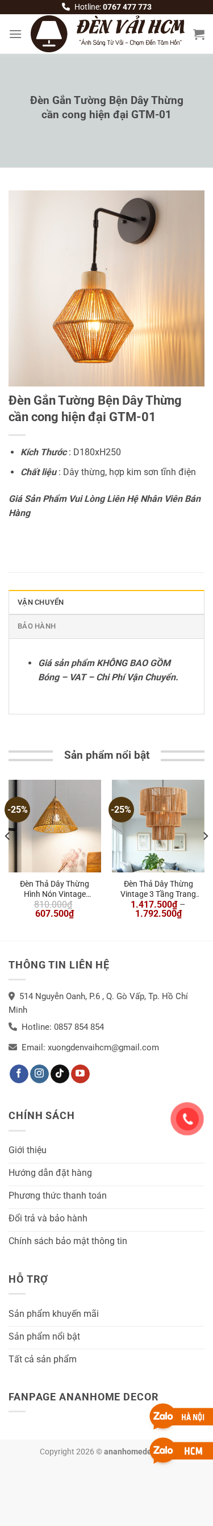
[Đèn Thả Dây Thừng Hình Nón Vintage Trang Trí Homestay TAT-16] (55, 826)
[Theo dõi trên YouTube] (80, 1074)
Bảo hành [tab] (37, 626)
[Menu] (15, 34)
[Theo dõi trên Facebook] (19, 1074)
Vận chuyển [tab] (41, 602)
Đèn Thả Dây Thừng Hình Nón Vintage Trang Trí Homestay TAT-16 (54, 889)
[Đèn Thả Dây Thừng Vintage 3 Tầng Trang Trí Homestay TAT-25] (158, 826)
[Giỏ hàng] (198, 34)
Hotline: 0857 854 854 (63, 1027)
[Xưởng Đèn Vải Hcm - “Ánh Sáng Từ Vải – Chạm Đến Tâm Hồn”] (108, 33)
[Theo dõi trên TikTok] (60, 1074)
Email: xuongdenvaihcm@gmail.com (90, 1047)
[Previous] (8, 859)
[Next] (205, 859)
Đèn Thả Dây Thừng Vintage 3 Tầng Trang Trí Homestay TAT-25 (158, 889)
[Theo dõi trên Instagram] (39, 1074)
